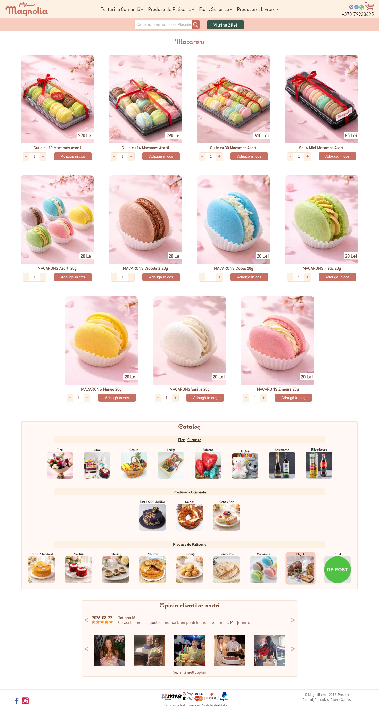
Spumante (282, 450)
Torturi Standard (41, 554)
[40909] (109, 664)
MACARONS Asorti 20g (57, 268)
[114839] (189, 664)
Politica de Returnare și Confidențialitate (194, 705)
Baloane (207, 450)
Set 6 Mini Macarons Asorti (321, 147)
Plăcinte (152, 554)
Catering (115, 554)
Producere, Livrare (256, 9)
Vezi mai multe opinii (189, 672)
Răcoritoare (319, 449)
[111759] (269, 664)
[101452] (149, 664)
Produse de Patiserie (169, 9)
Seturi (97, 450)
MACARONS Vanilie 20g (190, 389)
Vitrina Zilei (225, 25)
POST (337, 554)
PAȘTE (300, 554)
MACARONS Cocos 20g (233, 268)
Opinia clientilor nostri (189, 606)
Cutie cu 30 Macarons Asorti (233, 147)
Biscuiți (189, 554)
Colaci (189, 502)
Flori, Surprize (214, 9)
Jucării (245, 451)
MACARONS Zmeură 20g (278, 389)
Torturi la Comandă (120, 9)
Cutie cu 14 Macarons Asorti (145, 147)
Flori (60, 450)
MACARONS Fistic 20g (322, 268)
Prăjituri (78, 554)
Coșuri (133, 450)
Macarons (263, 554)
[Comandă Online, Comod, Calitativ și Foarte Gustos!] (26, 8)
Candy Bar (226, 502)
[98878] (229, 664)
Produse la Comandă (189, 491)
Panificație (226, 554)
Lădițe (171, 450)
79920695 (358, 14)
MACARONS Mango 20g (101, 389)
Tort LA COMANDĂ (152, 502)
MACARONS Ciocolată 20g (145, 268)
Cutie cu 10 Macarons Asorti (57, 147)
